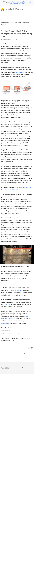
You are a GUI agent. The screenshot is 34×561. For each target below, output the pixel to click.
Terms (31, 368)
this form (7, 304)
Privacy (26, 368)
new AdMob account (16, 290)
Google (21, 368)
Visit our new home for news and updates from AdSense (20, 2)
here (21, 266)
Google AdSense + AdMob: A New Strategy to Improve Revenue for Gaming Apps (16, 33)
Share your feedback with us (16, 333)
